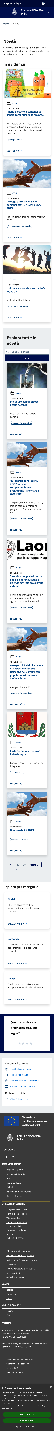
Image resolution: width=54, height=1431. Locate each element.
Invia (27, 358)
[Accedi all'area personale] (43, 3)
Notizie (9, 1289)
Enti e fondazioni (14, 1182)
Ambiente (11, 1264)
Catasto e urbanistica (16, 1230)
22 (9, 870)
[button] (27, 1426)
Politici (9, 1187)
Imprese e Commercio (16, 1222)
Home (6, 23)
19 (18, 864)
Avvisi (14, 103)
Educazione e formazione (18, 1251)
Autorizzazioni (13, 1273)
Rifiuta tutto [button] (27, 1421)
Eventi (9, 1315)
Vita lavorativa (13, 1218)
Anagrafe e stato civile (16, 1209)
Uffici (8, 1178)
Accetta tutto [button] (27, 1414)
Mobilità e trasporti (15, 1237)
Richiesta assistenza (15, 1372)
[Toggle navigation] (5, 11)
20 (24, 864)
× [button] (51, 1387)
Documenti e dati (14, 1196)
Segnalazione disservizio (17, 1363)
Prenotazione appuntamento (19, 1359)
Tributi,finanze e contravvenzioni (21, 1260)
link (11, 1408)
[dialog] (27, 1407)
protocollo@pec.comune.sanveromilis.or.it (26, 1343)
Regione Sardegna (12, 3)
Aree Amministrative (16, 1174)
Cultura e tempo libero (16, 1213)
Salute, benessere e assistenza (20, 1268)
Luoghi (9, 1310)
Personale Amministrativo (18, 1191)
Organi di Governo (14, 1169)
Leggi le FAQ (12, 1368)
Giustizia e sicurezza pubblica (20, 1255)
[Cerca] (48, 12)
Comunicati (11, 1294)
